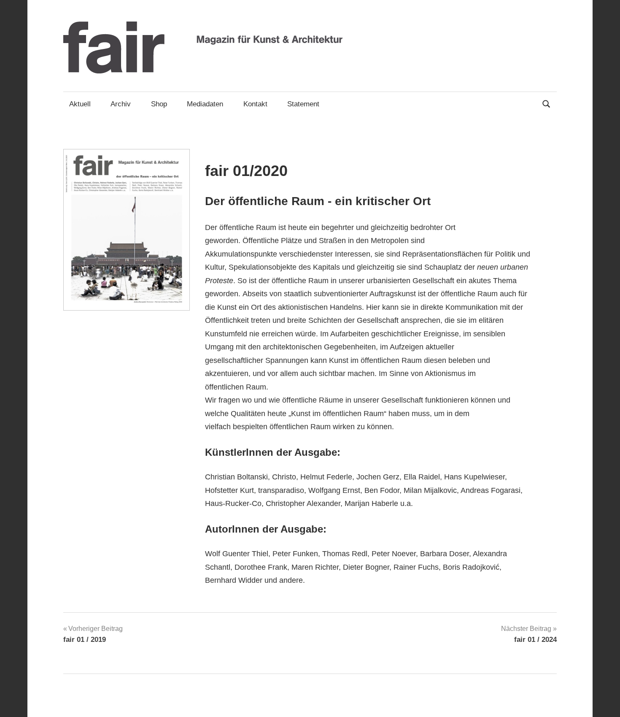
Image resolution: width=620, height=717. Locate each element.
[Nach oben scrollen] (605, 702)
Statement (303, 104)
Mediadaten (205, 104)
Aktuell (80, 104)
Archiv (121, 104)
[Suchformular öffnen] (546, 103)
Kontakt (255, 104)
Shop (159, 104)
